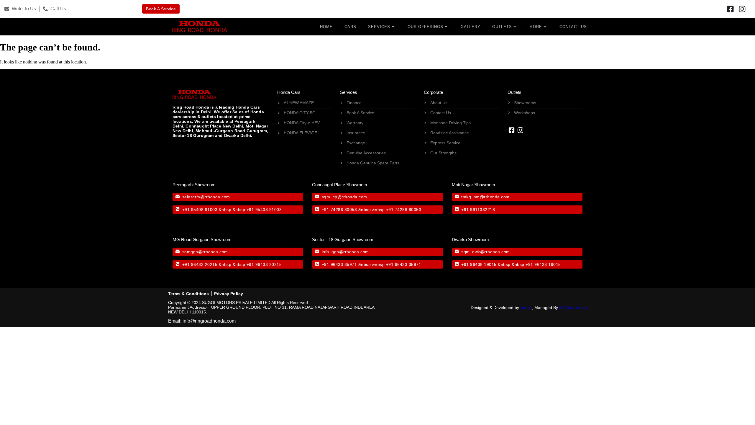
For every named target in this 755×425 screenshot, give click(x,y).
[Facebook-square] (730, 9)
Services (379, 26)
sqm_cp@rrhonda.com (344, 196)
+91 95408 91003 (200, 209)
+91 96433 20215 (200, 264)
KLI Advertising (573, 307)
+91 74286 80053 (339, 209)
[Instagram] (742, 9)
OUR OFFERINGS (425, 26)
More (535, 26)
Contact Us (573, 26)
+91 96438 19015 (479, 264)
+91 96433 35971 (339, 264)
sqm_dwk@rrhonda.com (485, 251)
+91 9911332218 (478, 209)
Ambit (525, 307)
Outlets (502, 26)
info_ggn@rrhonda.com (345, 251)
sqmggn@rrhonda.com (205, 251)
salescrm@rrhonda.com (206, 196)
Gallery (470, 26)
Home (326, 26)
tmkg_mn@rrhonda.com (485, 196)
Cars (350, 26)
